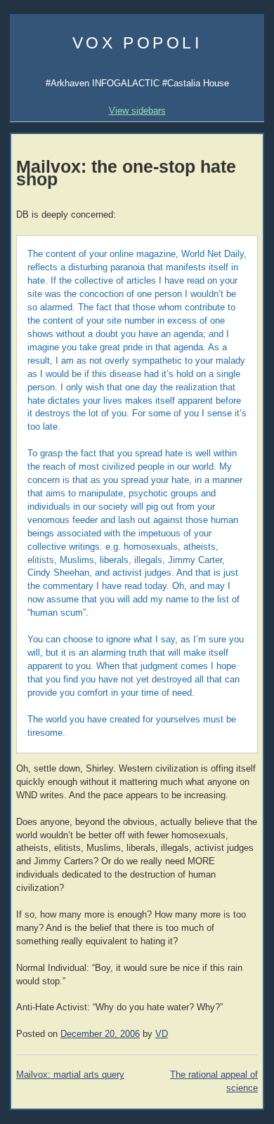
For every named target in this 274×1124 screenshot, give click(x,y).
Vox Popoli (137, 43)
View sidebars (137, 110)
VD (161, 1034)
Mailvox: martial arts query (70, 1075)
